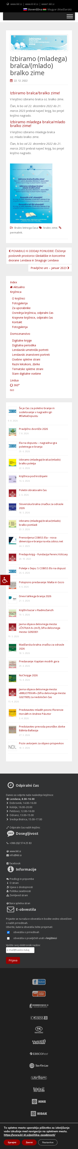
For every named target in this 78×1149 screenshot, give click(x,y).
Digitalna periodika (24, 345)
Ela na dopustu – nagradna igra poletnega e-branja (38, 445)
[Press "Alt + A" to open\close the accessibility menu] (5, 580)
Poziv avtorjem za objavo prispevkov (41, 743)
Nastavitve (47, 1142)
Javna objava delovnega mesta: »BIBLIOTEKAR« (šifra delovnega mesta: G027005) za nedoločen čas (42, 693)
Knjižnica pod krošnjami (33, 476)
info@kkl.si (16, 855)
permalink (16, 232)
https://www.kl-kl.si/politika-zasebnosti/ (29, 1135)
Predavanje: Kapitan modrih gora (39, 661)
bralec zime (50, 227)
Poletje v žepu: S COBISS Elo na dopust (42, 568)
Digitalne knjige (22, 340)
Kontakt (17, 322)
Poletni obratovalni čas (33, 490)
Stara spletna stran (19, 903)
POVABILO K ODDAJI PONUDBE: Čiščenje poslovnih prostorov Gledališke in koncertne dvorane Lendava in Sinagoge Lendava (37, 255)
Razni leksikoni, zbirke (26, 364)
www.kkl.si (16, 4)
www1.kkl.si (47, 4)
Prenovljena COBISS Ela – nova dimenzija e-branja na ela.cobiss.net (41, 539)
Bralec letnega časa (26, 227)
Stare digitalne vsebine (26, 373)
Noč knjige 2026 (28, 675)
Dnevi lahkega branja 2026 (35, 596)
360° (16, 385)
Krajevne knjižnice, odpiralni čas (32, 317)
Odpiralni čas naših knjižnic (25, 827)
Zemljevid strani (19, 895)
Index (13, 282)
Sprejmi (12, 1142)
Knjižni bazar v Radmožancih (36, 610)
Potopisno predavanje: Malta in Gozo (41, 582)
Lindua (14, 380)
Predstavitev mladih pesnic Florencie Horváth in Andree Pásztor (41, 712)
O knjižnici (18, 298)
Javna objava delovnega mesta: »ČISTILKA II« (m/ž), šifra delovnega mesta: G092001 (39, 628)
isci (12, 390)
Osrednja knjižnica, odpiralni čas (32, 313)
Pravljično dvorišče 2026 (33, 429)
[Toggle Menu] (70, 16)
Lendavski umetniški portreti (30, 350)
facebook (15, 863)
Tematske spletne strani (27, 369)
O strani (14, 883)
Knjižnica (15, 292)
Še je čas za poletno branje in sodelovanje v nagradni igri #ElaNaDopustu (37, 412)
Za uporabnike (21, 308)
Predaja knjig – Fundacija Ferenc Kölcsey (43, 554)
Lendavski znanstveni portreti (31, 354)
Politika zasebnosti (20, 891)
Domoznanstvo (20, 334)
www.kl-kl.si (31, 4)
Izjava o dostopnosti (21, 887)
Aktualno (19, 287)
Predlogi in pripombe (22, 879)
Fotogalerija (20, 303)
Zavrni (29, 1142)
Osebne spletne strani (26, 359)
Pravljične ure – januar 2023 (49, 268)
